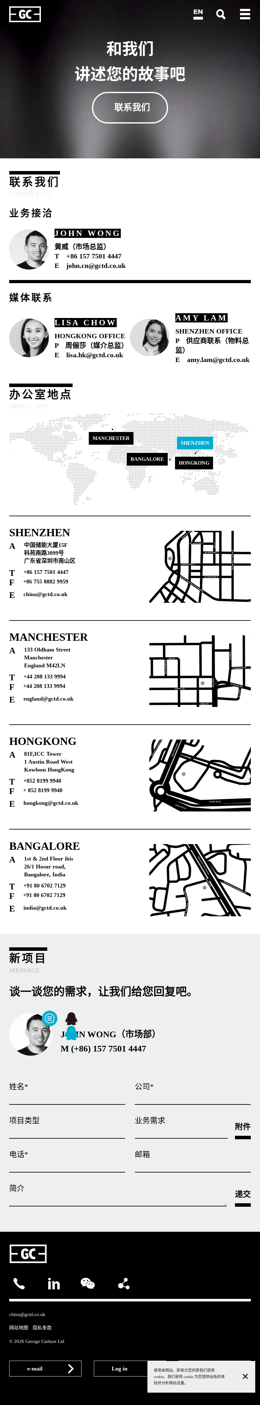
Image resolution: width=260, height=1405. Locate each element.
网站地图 (18, 1327)
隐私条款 (42, 1327)
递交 (243, 1194)
